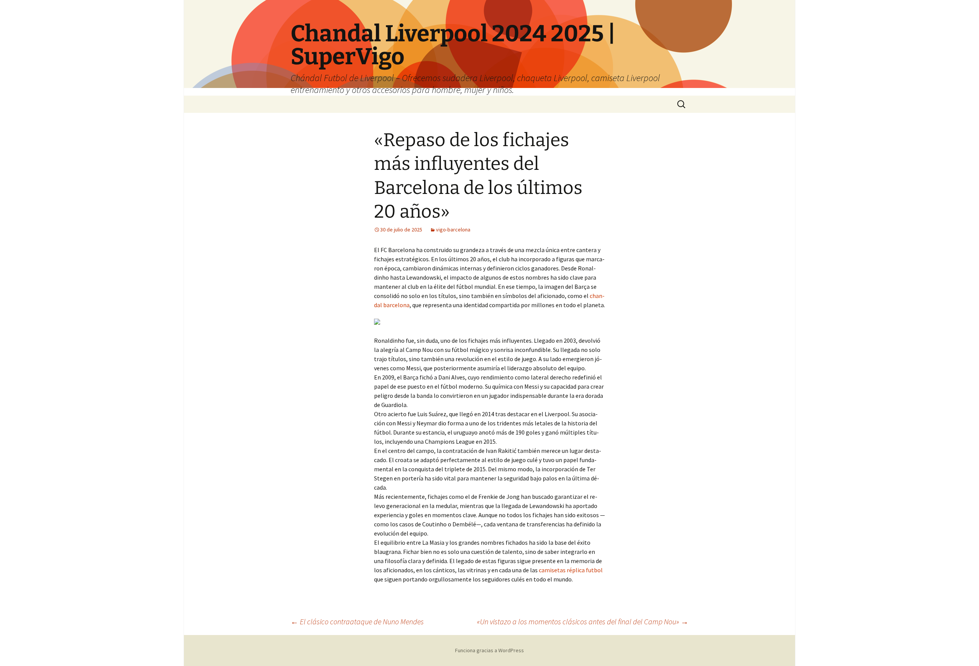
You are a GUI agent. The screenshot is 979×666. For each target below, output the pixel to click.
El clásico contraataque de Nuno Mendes (357, 621)
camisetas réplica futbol (571, 570)
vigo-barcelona (453, 229)
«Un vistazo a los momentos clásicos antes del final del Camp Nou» (582, 621)
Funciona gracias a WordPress (489, 650)
